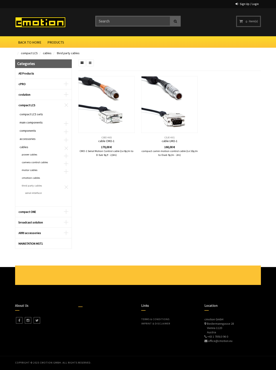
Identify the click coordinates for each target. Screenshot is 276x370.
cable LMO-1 (169, 141)
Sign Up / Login (249, 4)
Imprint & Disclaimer (155, 323)
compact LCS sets (31, 114)
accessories (28, 139)
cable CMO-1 (106, 141)
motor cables (29, 170)
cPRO (22, 84)
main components (31, 122)
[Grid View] (82, 62)
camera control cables (35, 162)
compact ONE (27, 212)
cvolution (24, 94)
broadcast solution (31, 222)
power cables (29, 154)
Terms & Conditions (155, 319)
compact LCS (29, 53)
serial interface (33, 192)
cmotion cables (31, 177)
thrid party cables (68, 53)
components (28, 131)
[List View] (90, 62)
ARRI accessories (30, 233)
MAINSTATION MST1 (31, 243)
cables (47, 53)
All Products (26, 73)
